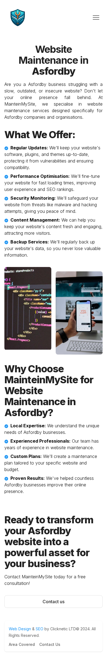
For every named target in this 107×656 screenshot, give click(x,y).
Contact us (53, 601)
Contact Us (49, 644)
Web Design (20, 628)
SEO (39, 628)
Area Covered (22, 644)
